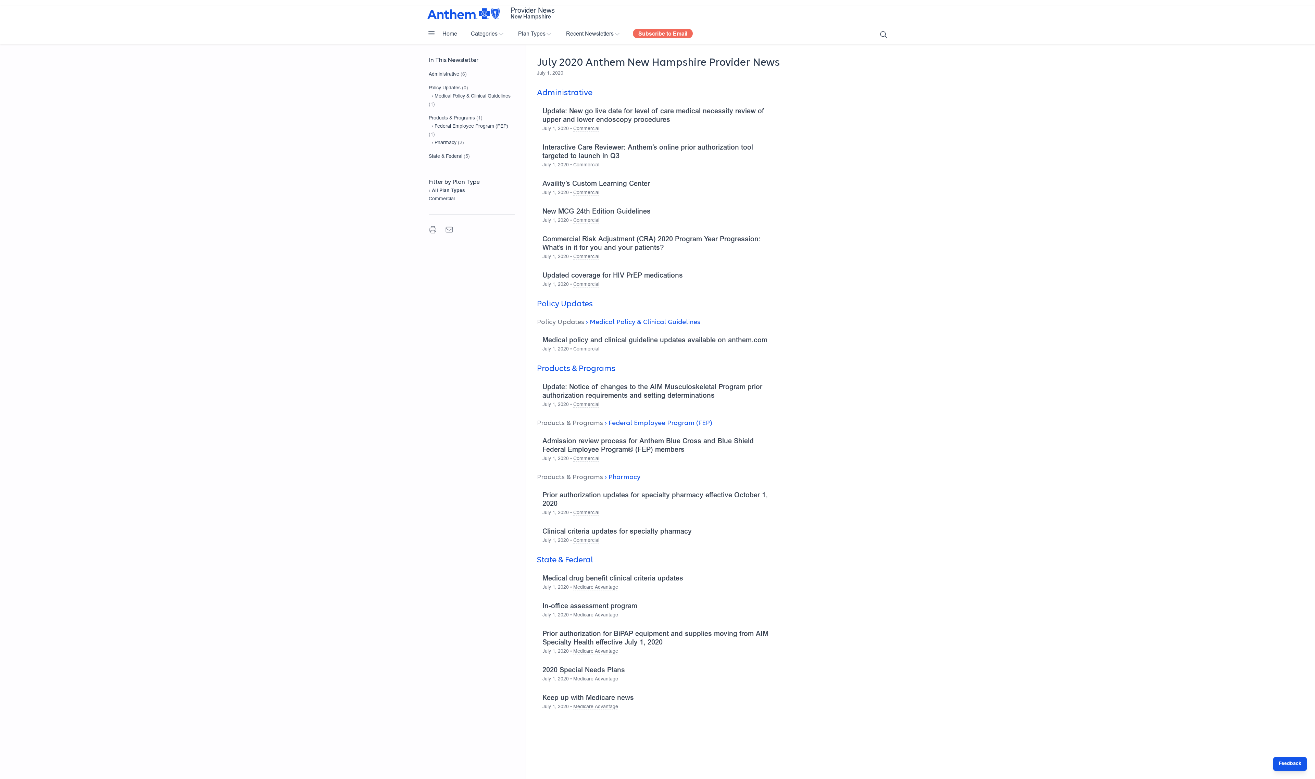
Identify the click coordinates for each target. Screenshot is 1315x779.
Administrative (444, 74)
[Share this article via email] (449, 230)
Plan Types (532, 34)
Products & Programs (452, 118)
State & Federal (445, 156)
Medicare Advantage (595, 587)
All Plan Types (448, 191)
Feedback (1290, 764)
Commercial (442, 199)
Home (449, 34)
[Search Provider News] (883, 34)
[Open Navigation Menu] (431, 33)
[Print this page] (433, 230)
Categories (484, 34)
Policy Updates (445, 88)
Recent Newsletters (590, 34)
